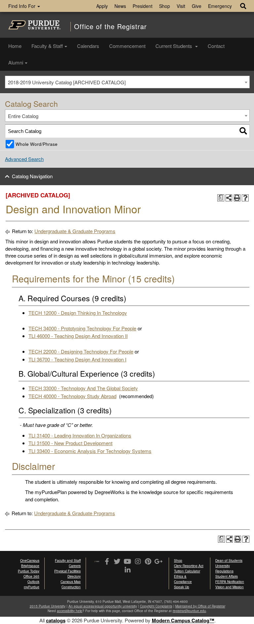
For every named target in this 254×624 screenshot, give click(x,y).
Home (14, 45)
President (142, 6)
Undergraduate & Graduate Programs (74, 231)
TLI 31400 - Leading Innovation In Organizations (79, 435)
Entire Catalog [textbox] (23, 115)
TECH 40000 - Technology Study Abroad (72, 396)
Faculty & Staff (47, 45)
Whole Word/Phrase (37, 144)
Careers (75, 565)
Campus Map (71, 581)
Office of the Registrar (110, 26)
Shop (164, 6)
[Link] (107, 561)
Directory (74, 576)
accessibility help (69, 610)
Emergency (220, 6)
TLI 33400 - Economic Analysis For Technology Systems (89, 450)
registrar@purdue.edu (189, 610)
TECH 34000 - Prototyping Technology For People (82, 328)
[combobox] (127, 82)
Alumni (15, 62)
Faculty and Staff (68, 560)
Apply (102, 6)
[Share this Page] (229, 197)
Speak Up (181, 587)
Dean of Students (228, 560)
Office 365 (31, 576)
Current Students (174, 45)
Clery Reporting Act (188, 565)
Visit (181, 6)
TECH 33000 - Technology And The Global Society (83, 388)
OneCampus (29, 560)
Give (196, 6)
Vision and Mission (229, 587)
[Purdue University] (34, 24)
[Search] (243, 131)
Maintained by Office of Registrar (200, 606)
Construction (71, 587)
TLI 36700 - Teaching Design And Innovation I (77, 359)
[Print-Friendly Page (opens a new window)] (237, 197)
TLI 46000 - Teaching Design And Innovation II (78, 335)
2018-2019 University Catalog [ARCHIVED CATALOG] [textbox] (67, 82)
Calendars (88, 45)
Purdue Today (28, 571)
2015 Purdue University (47, 606)
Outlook (33, 581)
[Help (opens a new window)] (245, 197)
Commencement (127, 45)
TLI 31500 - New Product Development (70, 442)
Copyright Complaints (156, 606)
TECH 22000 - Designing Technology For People (80, 351)
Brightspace (30, 565)
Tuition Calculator (187, 571)
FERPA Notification (229, 581)
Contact (216, 45)
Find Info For (22, 6)
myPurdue (31, 587)
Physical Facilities (67, 571)
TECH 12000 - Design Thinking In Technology (77, 312)
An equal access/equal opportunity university (102, 606)
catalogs (55, 620)
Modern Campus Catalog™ (183, 620)
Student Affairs (226, 576)
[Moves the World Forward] (97, 562)
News (120, 6)
